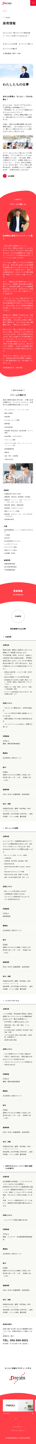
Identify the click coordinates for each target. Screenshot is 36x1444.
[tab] (16, 1418)
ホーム (5, 10)
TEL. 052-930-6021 (15, 1340)
